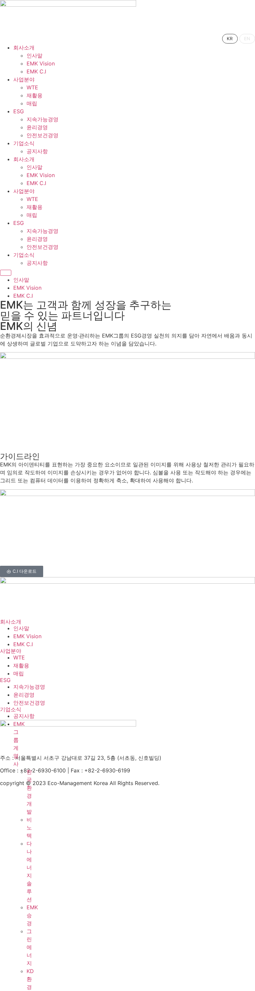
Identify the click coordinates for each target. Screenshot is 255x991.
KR (230, 38)
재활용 (34, 95)
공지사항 (37, 151)
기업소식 (24, 143)
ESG (18, 111)
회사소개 (24, 47)
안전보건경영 (42, 135)
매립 (32, 103)
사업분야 (24, 79)
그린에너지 (29, 947)
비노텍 (29, 827)
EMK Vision (41, 63)
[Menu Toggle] (5, 273)
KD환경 (30, 979)
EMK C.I (36, 71)
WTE (32, 87)
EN (247, 38)
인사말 (34, 55)
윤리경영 (37, 127)
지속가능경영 (42, 119)
